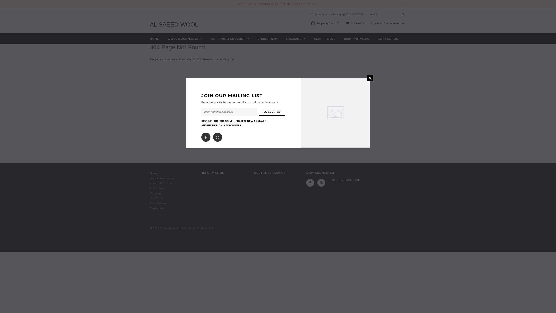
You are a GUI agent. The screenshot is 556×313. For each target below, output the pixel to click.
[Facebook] (206, 136)
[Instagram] (217, 136)
